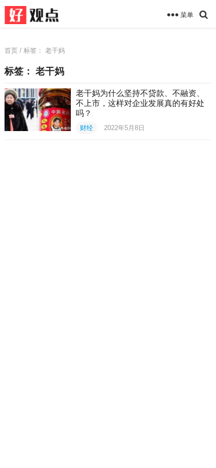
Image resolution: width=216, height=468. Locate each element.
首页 (11, 50)
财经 (86, 128)
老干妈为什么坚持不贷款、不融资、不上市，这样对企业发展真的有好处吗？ (140, 103)
